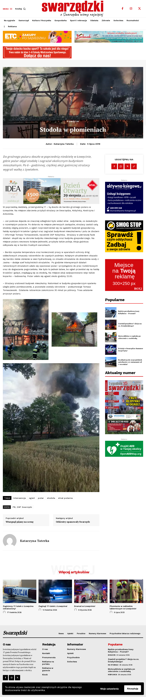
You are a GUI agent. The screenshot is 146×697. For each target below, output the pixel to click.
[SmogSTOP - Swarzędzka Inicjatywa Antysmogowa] (124, 236)
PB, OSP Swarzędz (22, 507)
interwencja (19, 498)
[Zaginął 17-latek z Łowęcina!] (55, 591)
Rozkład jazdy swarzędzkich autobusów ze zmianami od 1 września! (130, 362)
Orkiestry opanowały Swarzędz (73, 521)
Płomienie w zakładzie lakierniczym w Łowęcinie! (123, 607)
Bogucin (111, 655)
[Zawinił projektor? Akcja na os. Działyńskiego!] (110, 325)
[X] (139, 8)
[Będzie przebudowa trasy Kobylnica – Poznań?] (110, 312)
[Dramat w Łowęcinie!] (91, 591)
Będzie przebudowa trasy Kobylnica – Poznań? (128, 312)
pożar (41, 498)
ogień (32, 498)
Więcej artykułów (74, 572)
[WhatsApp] (121, 166)
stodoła (51, 498)
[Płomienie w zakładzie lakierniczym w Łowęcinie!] (126, 591)
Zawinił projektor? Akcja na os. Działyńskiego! (130, 325)
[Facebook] (122, 8)
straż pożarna (65, 498)
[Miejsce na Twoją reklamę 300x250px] (124, 275)
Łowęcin (73, 121)
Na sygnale (113, 665)
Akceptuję (132, 688)
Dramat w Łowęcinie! (84, 606)
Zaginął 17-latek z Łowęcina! (52, 606)
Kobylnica (112, 675)
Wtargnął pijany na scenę (20, 521)
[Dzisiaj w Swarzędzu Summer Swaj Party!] (110, 350)
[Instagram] (131, 8)
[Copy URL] (134, 166)
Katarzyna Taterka (64, 144)
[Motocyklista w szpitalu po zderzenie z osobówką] (110, 337)
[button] (21, 9)
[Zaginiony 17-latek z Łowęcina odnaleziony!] (19, 591)
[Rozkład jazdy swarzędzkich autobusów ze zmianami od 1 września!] (110, 362)
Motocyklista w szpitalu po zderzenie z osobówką (129, 337)
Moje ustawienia (109, 688)
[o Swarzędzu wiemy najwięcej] (73, 9)
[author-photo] (5, 612)
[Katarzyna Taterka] (10, 541)
